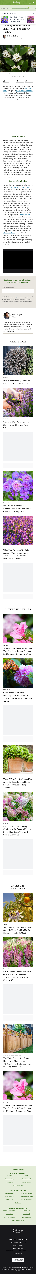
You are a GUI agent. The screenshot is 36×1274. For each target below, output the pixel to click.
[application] (18, 260)
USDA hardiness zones (24, 91)
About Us (9, 1175)
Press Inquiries (9, 1182)
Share (7, 81)
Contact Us (26, 1175)
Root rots (25, 187)
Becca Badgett (13, 36)
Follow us (21, 81)
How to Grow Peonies (26, 1199)
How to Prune (9, 1214)
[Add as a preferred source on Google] (18, 1260)
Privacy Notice (16, 297)
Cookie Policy (18, 1248)
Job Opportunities (26, 1182)
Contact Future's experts (18, 1239)
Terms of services (21, 296)
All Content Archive (18, 1185)
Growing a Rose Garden (27, 1196)
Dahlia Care (18, 1203)
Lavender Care (9, 1199)
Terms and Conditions (18, 1242)
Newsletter (30, 81)
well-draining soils (15, 187)
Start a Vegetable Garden (18, 1220)
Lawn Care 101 (26, 1214)
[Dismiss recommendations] (34, 13)
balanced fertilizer (9, 233)
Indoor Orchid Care (9, 1196)
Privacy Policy (18, 1245)
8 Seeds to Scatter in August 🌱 (20, 8)
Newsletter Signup (9, 1179)
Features (28, 38)
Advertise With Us (26, 1179)
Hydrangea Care (9, 1193)
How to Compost (26, 1217)
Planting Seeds (26, 1210)
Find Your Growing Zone (9, 1210)
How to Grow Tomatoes (27, 1193)
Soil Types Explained (9, 1217)
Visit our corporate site (28, 1267)
